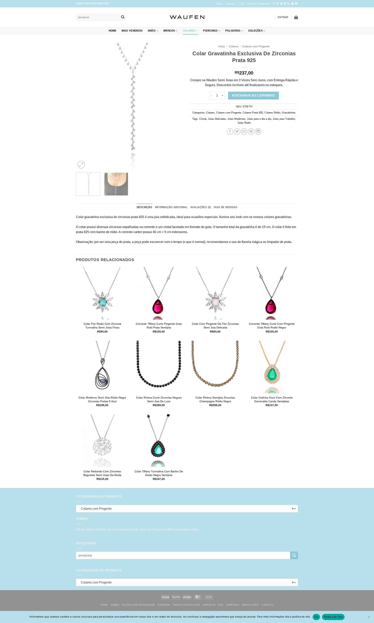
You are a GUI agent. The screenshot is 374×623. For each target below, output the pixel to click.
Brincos (169, 30)
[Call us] (289, 3)
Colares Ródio (272, 112)
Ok (316, 616)
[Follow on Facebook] (274, 3)
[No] (368, 618)
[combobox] (187, 508)
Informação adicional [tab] (171, 207)
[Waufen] (187, 17)
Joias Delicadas (217, 118)
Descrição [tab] (144, 207)
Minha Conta (250, 605)
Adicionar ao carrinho (253, 95)
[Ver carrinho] (296, 17)
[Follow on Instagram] (277, 3)
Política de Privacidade (138, 605)
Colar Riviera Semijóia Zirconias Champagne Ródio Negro (215, 399)
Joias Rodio (244, 122)
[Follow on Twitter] (281, 3)
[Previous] (82, 106)
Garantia (209, 605)
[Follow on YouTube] (296, 3)
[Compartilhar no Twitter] (237, 131)
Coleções (255, 30)
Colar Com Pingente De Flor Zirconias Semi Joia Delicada (215, 325)
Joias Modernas (236, 118)
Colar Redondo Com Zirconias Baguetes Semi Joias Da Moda (102, 473)
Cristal (202, 118)
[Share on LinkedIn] (258, 131)
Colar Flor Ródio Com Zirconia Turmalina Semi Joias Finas (102, 325)
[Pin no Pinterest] (251, 131)
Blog (219, 3)
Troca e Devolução (186, 605)
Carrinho (232, 605)
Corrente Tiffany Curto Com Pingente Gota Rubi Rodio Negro (272, 325)
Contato (230, 3)
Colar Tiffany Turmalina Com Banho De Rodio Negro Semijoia (159, 473)
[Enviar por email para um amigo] (244, 131)
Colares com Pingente (256, 46)
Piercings (210, 30)
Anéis (152, 30)
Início (221, 46)
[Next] (177, 106)
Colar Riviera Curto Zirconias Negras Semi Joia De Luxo (159, 399)
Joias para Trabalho (284, 118)
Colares (189, 30)
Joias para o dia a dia (259, 118)
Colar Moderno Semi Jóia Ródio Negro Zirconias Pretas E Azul (102, 399)
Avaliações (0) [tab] (200, 207)
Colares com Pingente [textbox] (186, 508)
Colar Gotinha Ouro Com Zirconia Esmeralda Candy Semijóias (272, 399)
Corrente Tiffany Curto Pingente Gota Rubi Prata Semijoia (159, 325)
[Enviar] (122, 17)
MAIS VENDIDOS (132, 30)
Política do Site (333, 616)
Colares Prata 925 (253, 112)
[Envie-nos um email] (285, 3)
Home (112, 30)
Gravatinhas (288, 112)
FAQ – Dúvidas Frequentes (254, 3)
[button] (283, 17)
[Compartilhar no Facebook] (230, 131)
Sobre (115, 605)
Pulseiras (232, 30)
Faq (220, 605)
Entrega (164, 605)
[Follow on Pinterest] (292, 3)
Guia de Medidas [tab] (225, 207)
